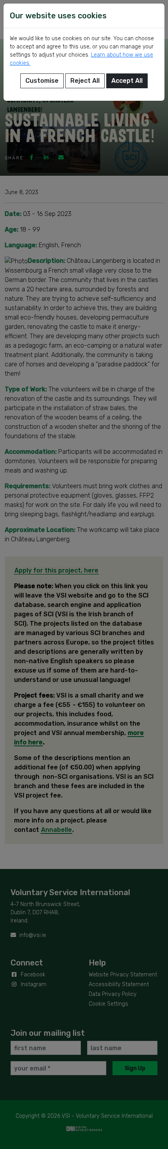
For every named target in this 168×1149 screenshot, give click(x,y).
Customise (42, 80)
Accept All (127, 80)
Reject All (85, 80)
